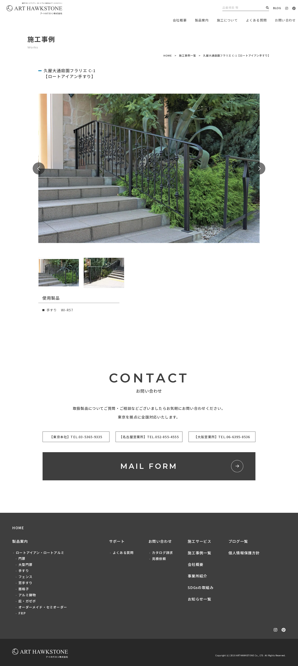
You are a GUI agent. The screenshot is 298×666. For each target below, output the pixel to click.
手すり (23, 570)
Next (259, 168)
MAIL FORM (149, 466)
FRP (22, 613)
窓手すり (25, 582)
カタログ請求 (162, 552)
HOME (167, 55)
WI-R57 (67, 309)
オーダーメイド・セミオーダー (42, 607)
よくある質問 (256, 20)
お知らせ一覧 (199, 599)
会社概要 (195, 564)
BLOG (277, 8)
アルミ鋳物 (27, 594)
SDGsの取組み (201, 587)
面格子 (23, 588)
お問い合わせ (160, 541)
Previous (39, 168)
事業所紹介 (197, 575)
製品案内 (202, 20)
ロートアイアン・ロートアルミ (40, 552)
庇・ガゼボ (27, 601)
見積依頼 (159, 558)
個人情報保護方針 (244, 552)
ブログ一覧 (238, 541)
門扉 (21, 558)
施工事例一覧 (187, 55)
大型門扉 (25, 564)
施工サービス (199, 541)
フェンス (25, 576)
